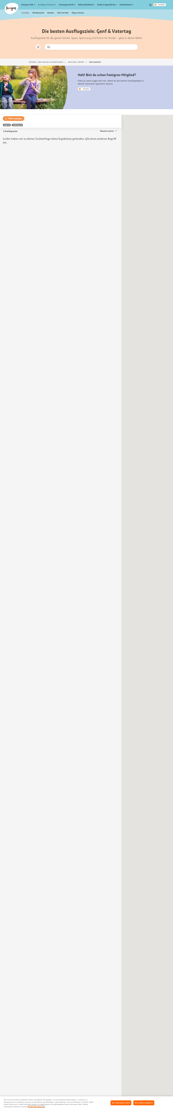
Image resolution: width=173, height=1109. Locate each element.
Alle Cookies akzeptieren (144, 1103)
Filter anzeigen (15, 118)
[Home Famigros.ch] (11, 8)
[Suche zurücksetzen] (133, 47)
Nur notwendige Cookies (121, 1103)
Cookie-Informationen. (36, 1106)
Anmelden (161, 5)
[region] (86, 1102)
